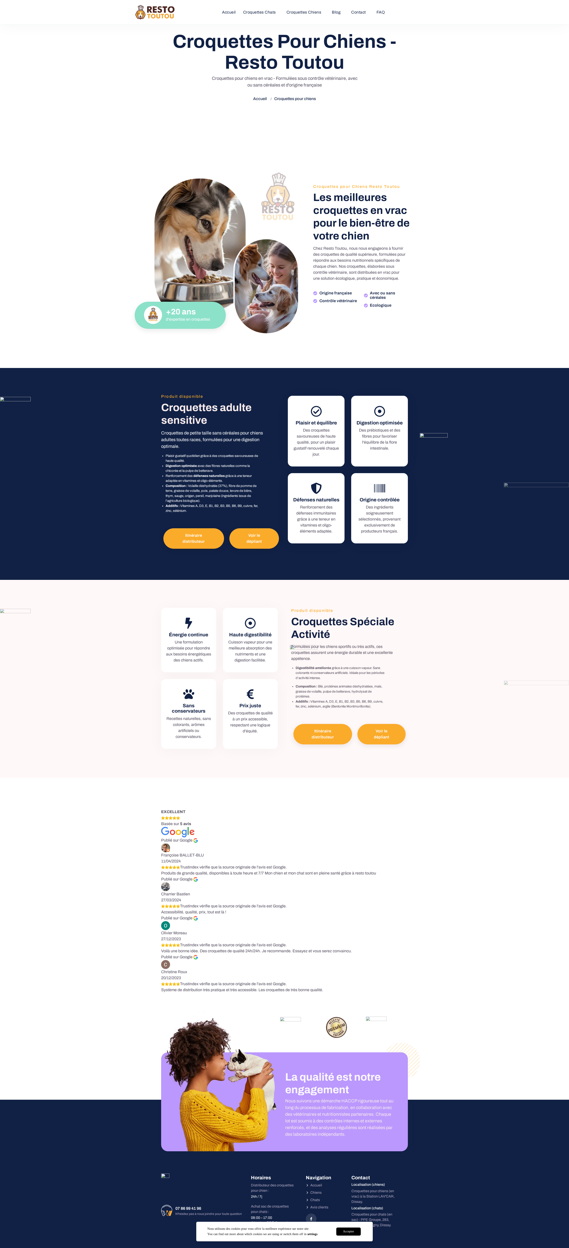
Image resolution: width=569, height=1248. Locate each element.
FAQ (381, 12)
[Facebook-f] (311, 1219)
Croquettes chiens (304, 12)
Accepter (348, 1231)
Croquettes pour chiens (295, 98)
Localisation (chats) (367, 1208)
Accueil (229, 12)
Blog (336, 12)
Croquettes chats (259, 12)
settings (312, 1234)
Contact (358, 12)
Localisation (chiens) (368, 1184)
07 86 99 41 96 (188, 1208)
